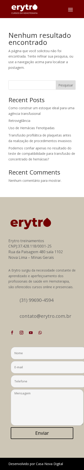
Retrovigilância (19, 120)
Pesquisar (65, 85)
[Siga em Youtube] (31, 332)
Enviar (42, 433)
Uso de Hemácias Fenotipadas (31, 128)
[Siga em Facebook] (12, 332)
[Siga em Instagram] (21, 332)
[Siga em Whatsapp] (40, 332)
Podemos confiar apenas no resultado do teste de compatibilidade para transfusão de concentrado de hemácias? (41, 154)
